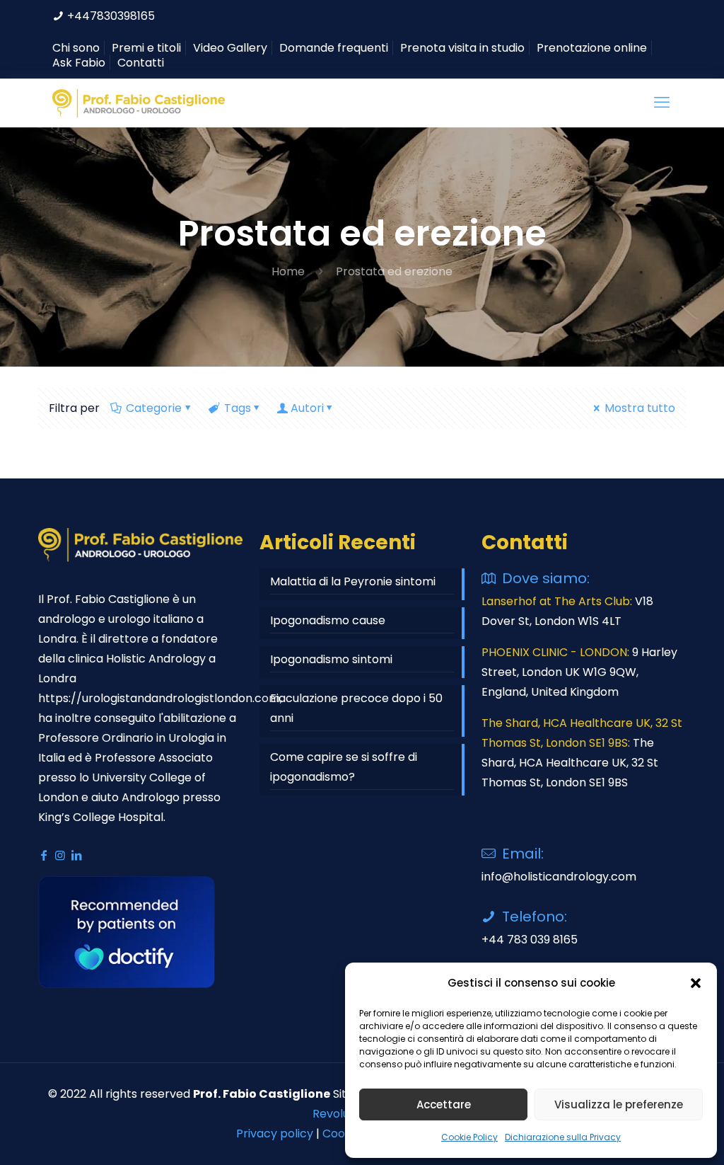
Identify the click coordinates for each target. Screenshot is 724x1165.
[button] (696, 983)
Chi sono (76, 48)
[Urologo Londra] (138, 103)
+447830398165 (111, 16)
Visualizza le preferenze (618, 1104)
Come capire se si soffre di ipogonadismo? (343, 767)
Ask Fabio (78, 62)
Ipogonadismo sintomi (331, 659)
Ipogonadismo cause (327, 620)
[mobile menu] (663, 103)
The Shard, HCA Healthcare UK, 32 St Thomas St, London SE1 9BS (569, 763)
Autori (307, 408)
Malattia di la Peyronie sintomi (353, 581)
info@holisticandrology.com (558, 876)
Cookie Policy (469, 1137)
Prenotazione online (592, 48)
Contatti (140, 62)
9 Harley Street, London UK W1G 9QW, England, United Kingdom (579, 672)
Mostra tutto (640, 408)
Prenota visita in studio (462, 48)
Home (288, 271)
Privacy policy (274, 1133)
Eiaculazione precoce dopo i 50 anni (356, 708)
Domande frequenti (333, 48)
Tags (237, 408)
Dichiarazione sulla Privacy (563, 1137)
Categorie (154, 408)
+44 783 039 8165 (529, 939)
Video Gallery (230, 48)
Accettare (443, 1104)
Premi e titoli (146, 48)
